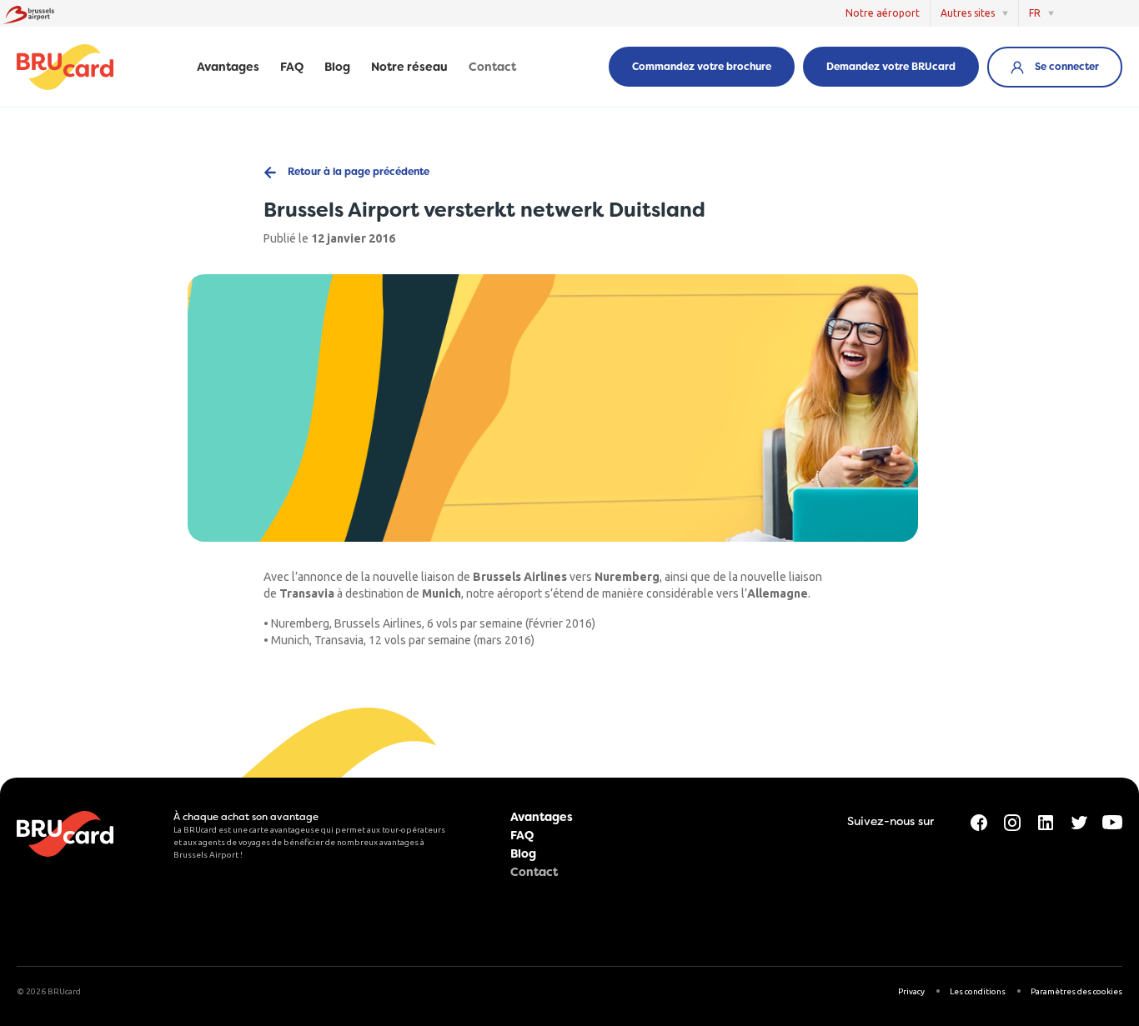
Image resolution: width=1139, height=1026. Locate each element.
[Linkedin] (1046, 821)
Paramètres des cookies (1076, 991)
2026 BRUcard (53, 991)
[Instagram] (1012, 821)
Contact (492, 67)
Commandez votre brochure (701, 66)
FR (1035, 13)
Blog (337, 67)
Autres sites (968, 13)
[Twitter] (1079, 821)
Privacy (911, 991)
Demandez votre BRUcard (891, 66)
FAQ (292, 67)
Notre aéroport (882, 13)
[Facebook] (979, 821)
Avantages (228, 67)
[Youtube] (1112, 821)
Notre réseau (409, 67)
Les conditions (978, 991)
